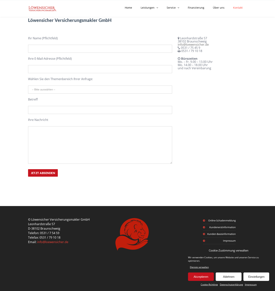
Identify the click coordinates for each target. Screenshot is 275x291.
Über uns (218, 7)
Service (171, 7)
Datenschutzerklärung (231, 284)
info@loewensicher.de (193, 44)
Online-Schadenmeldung (222, 220)
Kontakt (238, 7)
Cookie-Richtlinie (209, 284)
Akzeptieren (201, 276)
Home (128, 7)
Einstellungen (256, 276)
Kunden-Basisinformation (221, 234)
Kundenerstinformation (222, 227)
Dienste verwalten (199, 267)
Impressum (251, 284)
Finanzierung (196, 7)
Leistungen (148, 7)
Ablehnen (228, 276)
